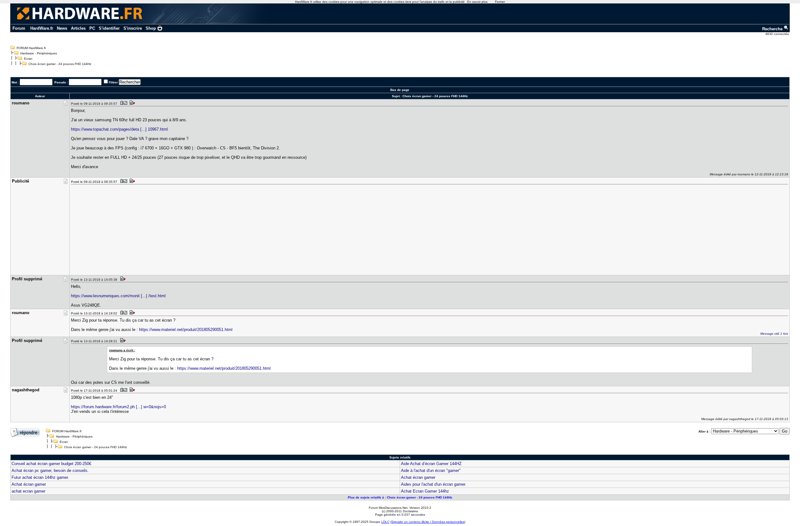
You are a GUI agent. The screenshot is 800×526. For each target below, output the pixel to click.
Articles (78, 28)
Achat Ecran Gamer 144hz (425, 491)
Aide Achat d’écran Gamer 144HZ (431, 463)
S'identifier (109, 28)
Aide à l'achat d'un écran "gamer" (431, 470)
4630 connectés (777, 34)
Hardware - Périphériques (38, 53)
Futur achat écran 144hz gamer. (40, 477)
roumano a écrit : (122, 350)
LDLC (385, 521)
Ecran (28, 58)
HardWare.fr (41, 28)
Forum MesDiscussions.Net (388, 507)
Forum (18, 28)
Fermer (500, 1)
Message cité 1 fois (774, 333)
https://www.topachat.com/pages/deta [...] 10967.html (119, 129)
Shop (151, 28)
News (62, 28)
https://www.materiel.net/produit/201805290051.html (185, 329)
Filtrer (113, 82)
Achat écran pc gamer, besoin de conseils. (50, 470)
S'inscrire (132, 28)
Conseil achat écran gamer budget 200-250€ (51, 463)
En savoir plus (477, 1)
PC (92, 28)
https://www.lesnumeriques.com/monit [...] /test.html (118, 295)
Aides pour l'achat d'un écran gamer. (433, 484)
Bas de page (399, 90)
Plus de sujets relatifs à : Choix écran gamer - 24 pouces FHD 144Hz (400, 497)
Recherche (773, 29)
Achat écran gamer (418, 477)
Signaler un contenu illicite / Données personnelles (427, 521)
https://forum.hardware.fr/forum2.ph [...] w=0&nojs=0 (118, 406)
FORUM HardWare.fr (31, 48)
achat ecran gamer (28, 491)
